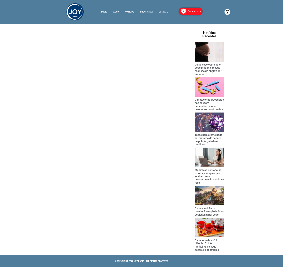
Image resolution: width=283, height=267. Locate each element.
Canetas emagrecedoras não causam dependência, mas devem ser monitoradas (209, 104)
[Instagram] (227, 12)
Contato (163, 12)
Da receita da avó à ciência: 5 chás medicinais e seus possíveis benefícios (207, 245)
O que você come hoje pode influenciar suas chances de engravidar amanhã (208, 69)
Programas (146, 12)
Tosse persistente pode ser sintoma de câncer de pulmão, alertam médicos (208, 139)
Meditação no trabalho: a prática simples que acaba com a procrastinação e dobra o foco (209, 176)
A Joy (116, 12)
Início (104, 12)
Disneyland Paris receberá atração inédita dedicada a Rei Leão (209, 211)
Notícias (129, 12)
